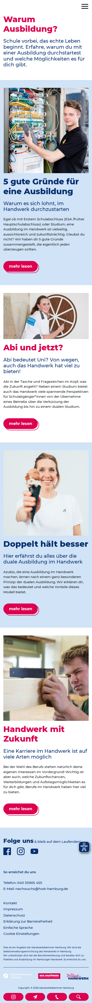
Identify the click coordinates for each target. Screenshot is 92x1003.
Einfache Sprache (18, 927)
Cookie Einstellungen (21, 934)
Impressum (13, 909)
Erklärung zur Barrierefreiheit (27, 921)
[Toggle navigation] (84, 6)
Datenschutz (14, 915)
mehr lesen (20, 266)
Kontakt (10, 903)
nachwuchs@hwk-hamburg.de (41, 889)
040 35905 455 (29, 883)
